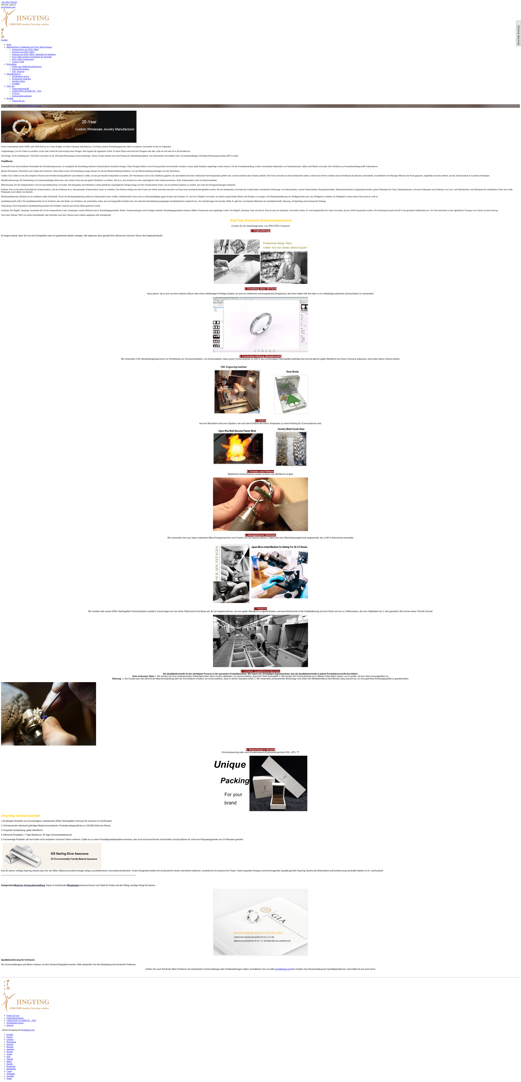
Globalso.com (28, 1030)
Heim (10, 106)
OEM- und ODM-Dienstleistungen (29, 106)
